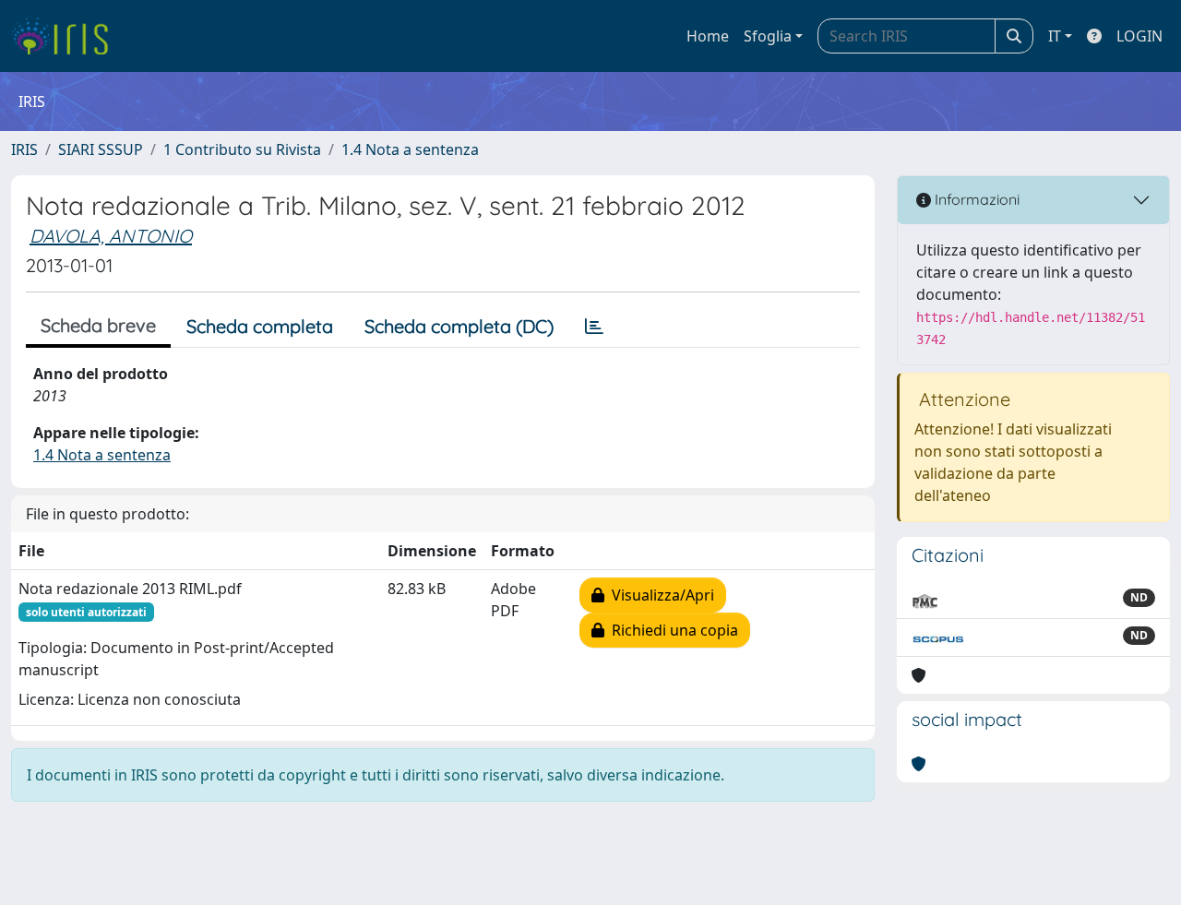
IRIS (24, 149)
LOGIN (1139, 36)
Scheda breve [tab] (98, 325)
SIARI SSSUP (100, 149)
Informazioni (975, 199)
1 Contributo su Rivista (242, 149)
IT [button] (1054, 36)
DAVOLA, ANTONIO (111, 235)
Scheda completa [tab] (259, 326)
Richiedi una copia (671, 630)
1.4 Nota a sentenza (410, 149)
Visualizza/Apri (659, 595)
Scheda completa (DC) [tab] (459, 326)
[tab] (594, 326)
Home (707, 36)
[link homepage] (67, 36)
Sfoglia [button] (768, 36)
